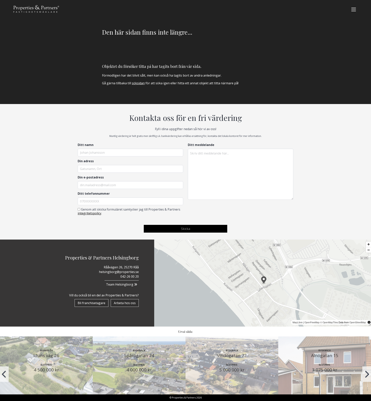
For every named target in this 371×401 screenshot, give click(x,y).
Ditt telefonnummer (94, 193)
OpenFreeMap (312, 322)
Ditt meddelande (201, 145)
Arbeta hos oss (125, 303)
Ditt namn (86, 145)
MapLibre (298, 322)
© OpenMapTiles (329, 322)
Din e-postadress (91, 177)
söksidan (138, 83)
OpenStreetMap (357, 322)
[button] (354, 9)
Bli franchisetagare (91, 303)
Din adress (86, 161)
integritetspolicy (89, 213)
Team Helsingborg (120, 284)
